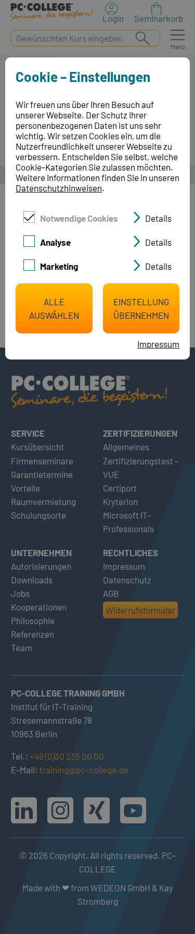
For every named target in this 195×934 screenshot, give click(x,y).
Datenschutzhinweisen (59, 188)
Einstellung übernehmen (141, 308)
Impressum (158, 344)
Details (158, 218)
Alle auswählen (54, 308)
